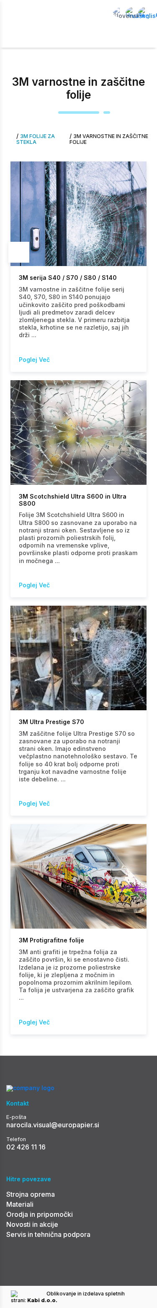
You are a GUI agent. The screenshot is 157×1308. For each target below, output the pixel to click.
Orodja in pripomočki (39, 1214)
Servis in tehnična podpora (48, 1234)
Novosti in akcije (32, 1224)
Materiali (19, 1204)
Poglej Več (34, 359)
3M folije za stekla (35, 139)
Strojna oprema (30, 1194)
